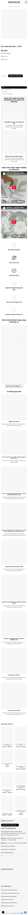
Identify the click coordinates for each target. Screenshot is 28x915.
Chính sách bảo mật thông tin (8, 896)
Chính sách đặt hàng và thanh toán (10, 893)
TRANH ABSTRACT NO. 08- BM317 (7, 790)
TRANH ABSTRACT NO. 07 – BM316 (7, 745)
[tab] (14, 87)
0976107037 (12, 846)
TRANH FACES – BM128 (7, 813)
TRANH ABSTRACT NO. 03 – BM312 (21, 767)
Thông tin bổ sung (6, 89)
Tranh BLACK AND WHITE (14, 6)
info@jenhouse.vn (9, 852)
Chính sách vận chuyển (7, 899)
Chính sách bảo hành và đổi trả (9, 902)
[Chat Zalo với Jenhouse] (22, 912)
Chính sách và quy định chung (9, 890)
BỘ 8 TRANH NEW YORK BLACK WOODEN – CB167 (20, 811)
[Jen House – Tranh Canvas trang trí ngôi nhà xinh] (14, 2)
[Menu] (2, 2)
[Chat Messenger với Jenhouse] (25, 912)
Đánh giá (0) (4, 91)
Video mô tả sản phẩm (7, 93)
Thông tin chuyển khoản (7, 906)
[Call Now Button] (3, 912)
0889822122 (13, 849)
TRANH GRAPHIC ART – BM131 (20, 745)
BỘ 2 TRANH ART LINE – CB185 (7, 764)
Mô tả (3, 87)
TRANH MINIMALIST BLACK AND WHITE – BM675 (21, 787)
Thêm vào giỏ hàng (15, 76)
